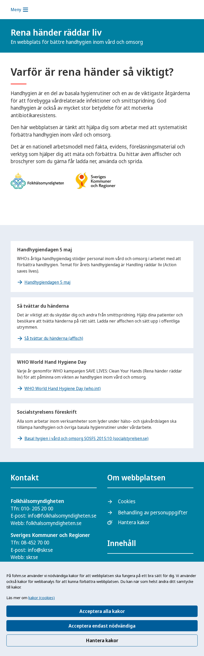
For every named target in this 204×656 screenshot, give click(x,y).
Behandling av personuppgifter (153, 512)
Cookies (126, 501)
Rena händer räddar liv (77, 36)
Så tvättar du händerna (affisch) (53, 338)
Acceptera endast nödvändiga (102, 626)
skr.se (32, 557)
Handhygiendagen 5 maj (47, 282)
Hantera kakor (102, 640)
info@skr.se (40, 550)
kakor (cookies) (41, 597)
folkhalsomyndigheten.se (54, 523)
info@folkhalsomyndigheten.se (62, 515)
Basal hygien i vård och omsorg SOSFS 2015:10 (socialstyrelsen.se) (86, 438)
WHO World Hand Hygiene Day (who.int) (62, 388)
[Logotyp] (180, 36)
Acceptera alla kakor (102, 611)
